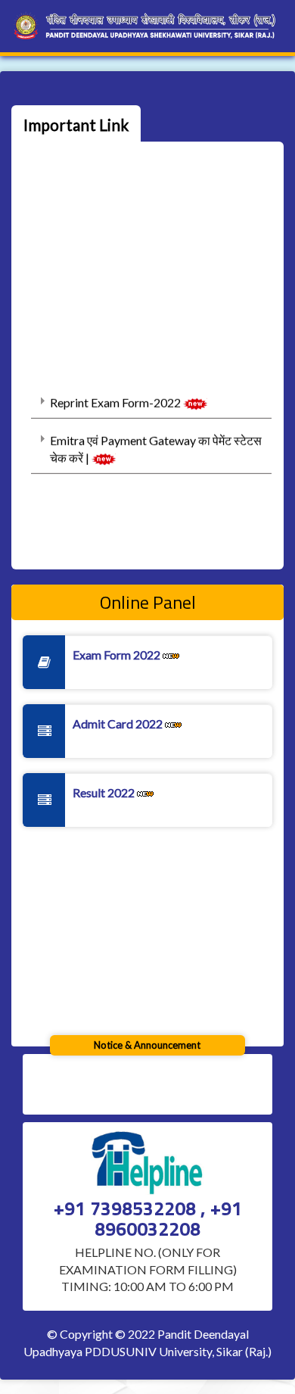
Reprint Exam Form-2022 (116, 400)
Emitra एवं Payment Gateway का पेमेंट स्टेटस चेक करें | (156, 447)
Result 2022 (105, 792)
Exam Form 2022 (118, 654)
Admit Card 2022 (119, 723)
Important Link (76, 124)
